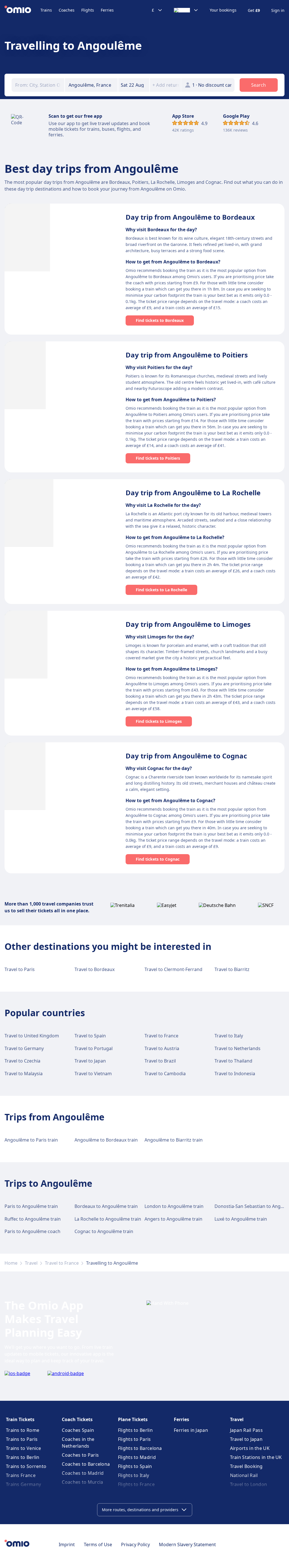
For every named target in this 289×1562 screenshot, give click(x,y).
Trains (46, 10)
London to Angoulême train (173, 1206)
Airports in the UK (250, 1448)
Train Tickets (20, 1419)
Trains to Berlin (23, 1457)
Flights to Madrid (137, 1457)
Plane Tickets (133, 1419)
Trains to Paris (22, 1439)
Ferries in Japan (191, 1430)
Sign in (277, 10)
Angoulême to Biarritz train (173, 1140)
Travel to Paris (20, 969)
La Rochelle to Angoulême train (108, 1219)
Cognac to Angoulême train (104, 1231)
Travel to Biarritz (231, 969)
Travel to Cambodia (165, 1073)
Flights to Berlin (135, 1430)
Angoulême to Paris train (31, 1140)
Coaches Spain (78, 1430)
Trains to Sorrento (26, 1466)
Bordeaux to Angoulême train (106, 1206)
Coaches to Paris (80, 1455)
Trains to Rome (22, 1430)
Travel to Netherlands (237, 1048)
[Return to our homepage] (22, 10)
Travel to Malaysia (24, 1073)
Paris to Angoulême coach (32, 1231)
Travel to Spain (90, 1036)
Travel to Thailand (233, 1061)
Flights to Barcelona (140, 1448)
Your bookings (223, 10)
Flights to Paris (134, 1439)
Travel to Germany (24, 1048)
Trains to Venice (23, 1448)
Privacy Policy (135, 1544)
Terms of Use (98, 1544)
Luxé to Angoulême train (240, 1219)
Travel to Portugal (94, 1048)
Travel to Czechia (22, 1061)
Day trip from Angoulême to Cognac (186, 755)
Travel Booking (246, 1466)
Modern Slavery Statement (187, 1544)
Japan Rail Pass (246, 1430)
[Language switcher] (186, 10)
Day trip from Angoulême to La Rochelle (193, 492)
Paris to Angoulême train (31, 1206)
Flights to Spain (135, 1466)
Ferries (107, 10)
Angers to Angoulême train (173, 1219)
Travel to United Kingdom (32, 1036)
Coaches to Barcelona (86, 1464)
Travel (31, 1263)
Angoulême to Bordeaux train (106, 1140)
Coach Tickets (77, 1419)
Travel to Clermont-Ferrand (173, 969)
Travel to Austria (161, 1048)
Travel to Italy (228, 1036)
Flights (87, 10)
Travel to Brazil (160, 1061)
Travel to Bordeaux (95, 969)
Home (11, 1263)
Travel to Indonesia (234, 1073)
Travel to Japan (90, 1061)
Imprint (67, 1544)
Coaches (67, 10)
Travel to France (161, 1036)
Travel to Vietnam (93, 1073)
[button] (133, 85)
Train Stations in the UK (256, 1457)
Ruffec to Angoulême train (33, 1219)
